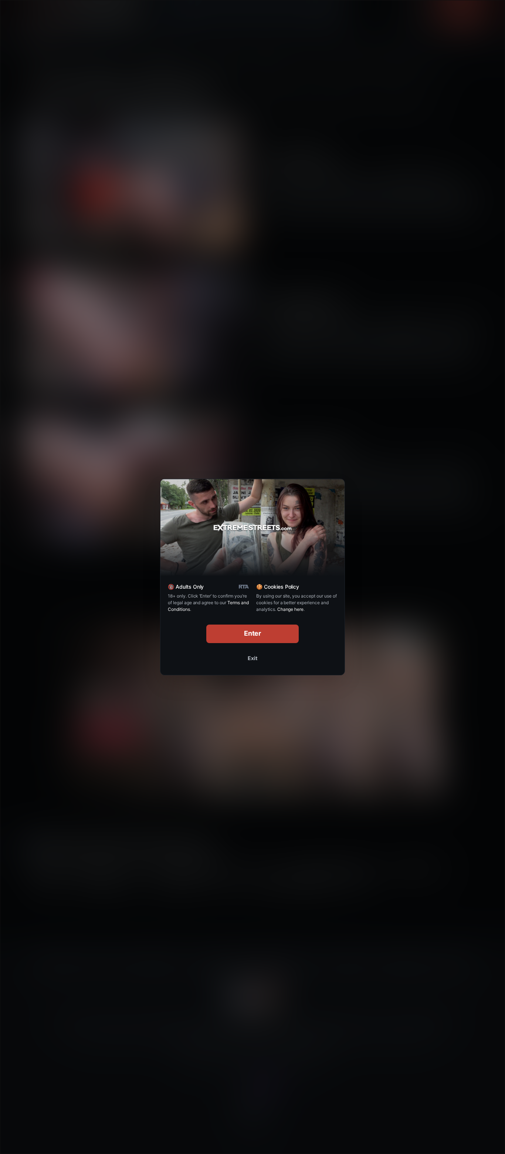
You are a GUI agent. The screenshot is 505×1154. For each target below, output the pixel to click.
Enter (252, 633)
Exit (252, 658)
